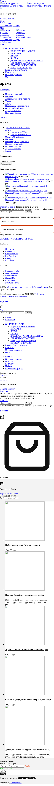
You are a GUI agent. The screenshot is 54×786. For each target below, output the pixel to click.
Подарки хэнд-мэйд (14, 144)
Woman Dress (11, 276)
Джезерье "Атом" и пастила (17, 127)
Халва (8, 151)
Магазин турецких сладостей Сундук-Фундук (27, 287)
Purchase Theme (12, 283)
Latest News (10, 280)
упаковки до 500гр (18, 132)
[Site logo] (13, 6)
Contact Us (10, 278)
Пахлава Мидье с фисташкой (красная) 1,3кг (25, 193)
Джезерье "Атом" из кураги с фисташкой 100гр (27, 749)
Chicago (8, 258)
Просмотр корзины (8, 778)
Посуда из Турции (13, 146)
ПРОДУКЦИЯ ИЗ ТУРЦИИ (23, 65)
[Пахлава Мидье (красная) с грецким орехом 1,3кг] (28, 198)
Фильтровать (6, 164)
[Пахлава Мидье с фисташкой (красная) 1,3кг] (26, 191)
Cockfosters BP (11, 254)
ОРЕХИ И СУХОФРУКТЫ (22, 63)
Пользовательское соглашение (13, 296)
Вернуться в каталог (9, 493)
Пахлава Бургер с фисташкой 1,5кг (34, 186)
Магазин (12, 207)
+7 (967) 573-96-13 (8, 18)
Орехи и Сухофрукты (15, 137)
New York (9, 249)
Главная (4, 207)
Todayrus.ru (39, 294)
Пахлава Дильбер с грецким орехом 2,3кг (24, 595)
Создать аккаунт (7, 389)
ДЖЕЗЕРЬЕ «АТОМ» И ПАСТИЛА (26, 60)
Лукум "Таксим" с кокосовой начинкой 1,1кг (26, 649)
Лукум (8, 130)
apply (3, 774)
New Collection (11, 273)
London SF (10, 251)
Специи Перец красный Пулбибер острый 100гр (28, 699)
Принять (4, 400)
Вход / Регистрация (14, 368)
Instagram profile (12, 271)
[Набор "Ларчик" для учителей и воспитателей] (27, 179)
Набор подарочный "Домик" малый (22, 545)
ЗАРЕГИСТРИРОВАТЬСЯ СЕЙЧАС (16, 239)
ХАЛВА (14, 58)
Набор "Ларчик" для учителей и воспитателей (26, 181)
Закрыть (3, 117)
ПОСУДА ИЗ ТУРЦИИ (21, 67)
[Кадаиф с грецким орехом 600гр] (21, 174)
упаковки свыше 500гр (20, 134)
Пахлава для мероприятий (17, 142)
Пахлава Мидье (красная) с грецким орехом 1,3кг (27, 200)
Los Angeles (10, 256)
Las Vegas (9, 261)
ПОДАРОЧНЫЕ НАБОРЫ (22, 51)
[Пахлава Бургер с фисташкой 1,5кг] (12, 186)
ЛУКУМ (14, 56)
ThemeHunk (15, 783)
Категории (5, 90)
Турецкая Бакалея (13, 149)
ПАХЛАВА (15, 53)
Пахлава (9, 139)
